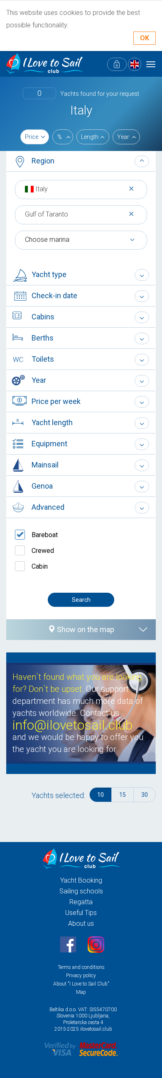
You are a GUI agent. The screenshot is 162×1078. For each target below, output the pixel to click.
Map (81, 992)
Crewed (43, 551)
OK (144, 38)
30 (144, 794)
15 (122, 794)
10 (100, 794)
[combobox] (81, 189)
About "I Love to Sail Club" (81, 984)
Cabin (40, 566)
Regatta (81, 902)
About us (81, 923)
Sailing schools (81, 891)
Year (123, 137)
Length (89, 137)
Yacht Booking (81, 880)
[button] (81, 161)
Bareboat (45, 535)
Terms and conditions (81, 967)
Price (31, 137)
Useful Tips (81, 913)
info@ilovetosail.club (72, 725)
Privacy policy (81, 975)
